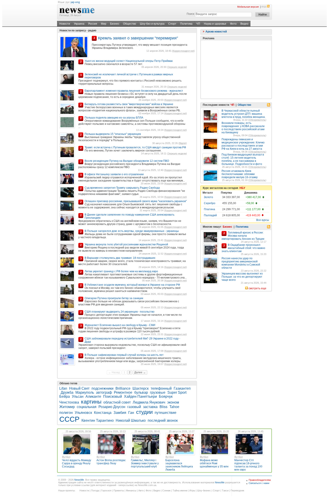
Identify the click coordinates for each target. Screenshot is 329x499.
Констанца (102, 413)
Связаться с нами (259, 483)
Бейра (64, 396)
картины (91, 402)
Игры (192, 490)
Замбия (119, 413)
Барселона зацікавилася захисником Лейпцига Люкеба (179, 465)
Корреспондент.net (183, 51)
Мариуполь (84, 392)
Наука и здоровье (215, 23)
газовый (134, 407)
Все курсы (262, 220)
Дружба (67, 392)
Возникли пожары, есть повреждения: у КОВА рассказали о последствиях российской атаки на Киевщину (243, 127)
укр (72, 2)
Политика (186, 23)
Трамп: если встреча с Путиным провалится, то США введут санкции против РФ (135, 147)
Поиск (190, 13)
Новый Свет (79, 388)
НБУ (242, 188)
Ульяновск (83, 413)
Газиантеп (182, 388)
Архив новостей (216, 31)
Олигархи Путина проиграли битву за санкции (114, 298)
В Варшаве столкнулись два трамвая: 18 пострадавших (120, 257)
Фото (233, 23)
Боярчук (166, 396)
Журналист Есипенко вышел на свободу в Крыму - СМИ (120, 325)
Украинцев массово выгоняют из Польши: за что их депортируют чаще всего (242, 276)
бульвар (141, 392)
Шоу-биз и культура (152, 23)
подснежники (102, 388)
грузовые (157, 392)
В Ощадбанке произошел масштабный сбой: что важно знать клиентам (243, 248)
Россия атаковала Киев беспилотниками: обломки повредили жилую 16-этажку (240, 174)
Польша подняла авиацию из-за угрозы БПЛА (114, 117)
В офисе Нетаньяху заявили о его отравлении (114, 174)
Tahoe (174, 407)
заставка (150, 407)
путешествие (165, 413)
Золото (208, 197)
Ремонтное (123, 392)
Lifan (63, 388)
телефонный (161, 388)
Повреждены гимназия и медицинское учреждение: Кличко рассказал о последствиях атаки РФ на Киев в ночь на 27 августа (243, 144)
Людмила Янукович (149, 402)
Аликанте (93, 396)
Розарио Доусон (111, 407)
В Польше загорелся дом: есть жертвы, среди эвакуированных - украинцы (132, 231)
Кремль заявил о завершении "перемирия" (138, 38)
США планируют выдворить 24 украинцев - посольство (119, 311)
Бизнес (114, 23)
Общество (129, 23)
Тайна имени (180, 490)
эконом (173, 402)
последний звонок (163, 420)
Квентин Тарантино (97, 420)
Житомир (67, 407)
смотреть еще (257, 288)
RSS (263, 6)
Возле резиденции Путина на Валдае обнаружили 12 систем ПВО (127, 160)
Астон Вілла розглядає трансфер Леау (111, 462)
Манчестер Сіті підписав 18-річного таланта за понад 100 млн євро (248, 465)
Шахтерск (140, 388)
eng (77, 2)
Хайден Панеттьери (140, 396)
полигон (66, 413)
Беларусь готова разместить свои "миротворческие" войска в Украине (129, 104)
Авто (141, 490)
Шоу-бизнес (204, 490)
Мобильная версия (248, 6)
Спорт (172, 23)
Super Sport (176, 392)
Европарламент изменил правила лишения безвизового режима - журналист (134, 90)
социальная (86, 407)
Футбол (66, 457)
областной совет (117, 402)
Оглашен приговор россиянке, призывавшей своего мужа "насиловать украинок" (136, 201)
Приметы (118, 490)
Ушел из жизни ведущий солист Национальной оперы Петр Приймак (129, 61)
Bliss (163, 407)
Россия (92, 23)
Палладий (210, 215)
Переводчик (237, 490)
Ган (131, 413)
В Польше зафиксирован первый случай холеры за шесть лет (124, 354)
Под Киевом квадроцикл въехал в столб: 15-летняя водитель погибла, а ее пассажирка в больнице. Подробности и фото (243, 159)
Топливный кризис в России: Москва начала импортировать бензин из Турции (243, 235)
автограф (104, 392)
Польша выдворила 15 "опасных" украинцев (113, 134)
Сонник (166, 490)
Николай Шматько (131, 420)
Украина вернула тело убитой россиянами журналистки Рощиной (126, 244)
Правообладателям (260, 480)
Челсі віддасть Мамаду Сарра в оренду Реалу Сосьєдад (76, 463)
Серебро (209, 203)
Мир (103, 23)
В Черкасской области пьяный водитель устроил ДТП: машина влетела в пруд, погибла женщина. (243, 114)
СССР (69, 419)
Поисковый (112, 396)
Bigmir (182, 143)
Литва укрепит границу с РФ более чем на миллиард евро (121, 271)
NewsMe (79, 479)
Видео (244, 23)
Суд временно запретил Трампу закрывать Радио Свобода (122, 187)
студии (144, 412)
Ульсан (77, 396)
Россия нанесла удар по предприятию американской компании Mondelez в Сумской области (241, 263)
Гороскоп (106, 490)
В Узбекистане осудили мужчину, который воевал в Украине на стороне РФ (132, 284)
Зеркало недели (177, 67)
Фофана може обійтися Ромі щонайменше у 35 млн (214, 463)
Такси (225, 490)
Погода (95, 490)
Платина (209, 209)
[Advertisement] (236, 69)
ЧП (198, 23)
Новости (64, 23)
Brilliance (122, 388)
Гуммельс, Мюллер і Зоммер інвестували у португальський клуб (145, 463)
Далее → (140, 372)
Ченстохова (69, 402)
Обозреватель (257, 120)
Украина (79, 23)
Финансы (131, 490)
